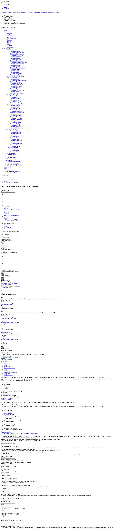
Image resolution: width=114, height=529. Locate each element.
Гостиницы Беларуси (12, 94)
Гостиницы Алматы (15, 105)
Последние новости (6, 399)
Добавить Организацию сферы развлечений (15, 420)
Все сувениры (4, 333)
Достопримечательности (13, 171)
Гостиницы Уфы (14, 72)
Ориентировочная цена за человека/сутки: (7, 500)
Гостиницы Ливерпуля (16, 117)
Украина (9, 34)
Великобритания (11, 38)
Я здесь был (10, 270)
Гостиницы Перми (15, 66)
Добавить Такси (8, 418)
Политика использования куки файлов (28, 433)
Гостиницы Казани (15, 58)
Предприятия (7, 167)
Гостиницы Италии (12, 135)
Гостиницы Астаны (15, 107)
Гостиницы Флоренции (16, 140)
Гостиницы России (12, 49)
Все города (10, 47)
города (4, 282)
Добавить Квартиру (9, 425)
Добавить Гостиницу (9, 424)
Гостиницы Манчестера (16, 118)
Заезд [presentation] (2, 237)
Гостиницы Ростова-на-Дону (17, 68)
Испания (9, 41)
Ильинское (3, 336)
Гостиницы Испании (12, 129)
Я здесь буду (4, 270)
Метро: (4, 488)
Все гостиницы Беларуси (16, 103)
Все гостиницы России (16, 75)
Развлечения (11, 172)
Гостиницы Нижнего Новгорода (18, 62)
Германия (9, 40)
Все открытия (4, 253)
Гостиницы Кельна (15, 125)
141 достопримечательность (11, 220)
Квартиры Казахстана (12, 158)
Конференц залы (8, 160)
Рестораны (9, 170)
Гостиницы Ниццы (15, 151)
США (8, 44)
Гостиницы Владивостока (17, 54)
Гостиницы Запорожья (16, 83)
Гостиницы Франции (12, 147)
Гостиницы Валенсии (15, 132)
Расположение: (6, 490)
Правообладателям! (9, 414)
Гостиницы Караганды (16, 110)
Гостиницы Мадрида (15, 133)
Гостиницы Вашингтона (16, 145)
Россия (8, 31)
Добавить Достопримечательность (13, 429)
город (3, 287)
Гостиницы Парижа (15, 149)
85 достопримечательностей (11, 215)
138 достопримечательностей (11, 209)
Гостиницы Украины (12, 77)
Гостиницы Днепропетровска (18, 80)
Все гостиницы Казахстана (17, 112)
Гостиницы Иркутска (15, 56)
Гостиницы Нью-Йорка (16, 143)
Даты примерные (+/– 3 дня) (9, 471)
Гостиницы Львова (15, 89)
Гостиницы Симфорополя (17, 90)
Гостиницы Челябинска (16, 73)
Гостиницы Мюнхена (15, 126)
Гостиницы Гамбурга (15, 124)
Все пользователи (5, 289)
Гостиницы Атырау (15, 108)
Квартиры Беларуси (12, 157)
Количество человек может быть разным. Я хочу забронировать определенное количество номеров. (16, 461)
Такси (5, 369)
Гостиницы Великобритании (14, 114)
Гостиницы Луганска (15, 87)
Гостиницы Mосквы (15, 51)
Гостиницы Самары (15, 69)
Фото (5, 7)
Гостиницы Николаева (16, 86)
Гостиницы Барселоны (16, 131)
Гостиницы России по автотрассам (16, 76)
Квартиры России (11, 154)
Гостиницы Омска (15, 65)
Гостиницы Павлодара (16, 111)
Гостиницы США (11, 142)
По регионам (7, 227)
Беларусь (9, 33)
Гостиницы (7, 48)
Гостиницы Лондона (15, 115)
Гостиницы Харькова (15, 91)
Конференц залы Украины (14, 163)
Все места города (12, 318)
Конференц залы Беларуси (14, 164)
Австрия (9, 37)
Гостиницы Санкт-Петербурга (18, 52)
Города (5, 30)
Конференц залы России (13, 161)
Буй (2, 293)
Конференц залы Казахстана (14, 165)
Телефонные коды (8, 375)
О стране (6, 226)
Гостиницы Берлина (15, 122)
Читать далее (72, 402)
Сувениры (6, 8)
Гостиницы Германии (12, 121)
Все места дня (4, 318)
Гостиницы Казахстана (13, 104)
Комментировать (5, 332)
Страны (6, 363)
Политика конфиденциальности (9, 433)
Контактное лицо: (6, 507)
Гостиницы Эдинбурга (16, 119)
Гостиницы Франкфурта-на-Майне (19, 128)
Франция (9, 45)
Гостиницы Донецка (15, 82)
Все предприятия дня (6, 304)
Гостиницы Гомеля (15, 98)
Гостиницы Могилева (15, 101)
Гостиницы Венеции (15, 138)
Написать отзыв (8, 229)
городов (4, 276)
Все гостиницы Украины (16, 93)
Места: (4, 491)
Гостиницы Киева (14, 79)
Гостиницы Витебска (15, 97)
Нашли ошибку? (8, 413)
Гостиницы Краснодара (16, 59)
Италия (9, 42)
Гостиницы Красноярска (16, 61)
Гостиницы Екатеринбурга (17, 55)
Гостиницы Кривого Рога (16, 84)
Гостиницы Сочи (14, 70)
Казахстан (9, 35)
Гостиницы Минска (15, 96)
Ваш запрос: (4, 497)
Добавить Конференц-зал (10, 428)
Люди (5, 9)
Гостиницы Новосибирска (17, 63)
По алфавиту (7, 224)
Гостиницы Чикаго (15, 146)
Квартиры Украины (12, 156)
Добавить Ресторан (9, 421)
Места (5, 168)
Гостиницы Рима (14, 136)
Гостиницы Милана (15, 139)
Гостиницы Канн (14, 150)
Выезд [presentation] (2, 239)
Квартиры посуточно (9, 153)
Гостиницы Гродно (15, 100)
